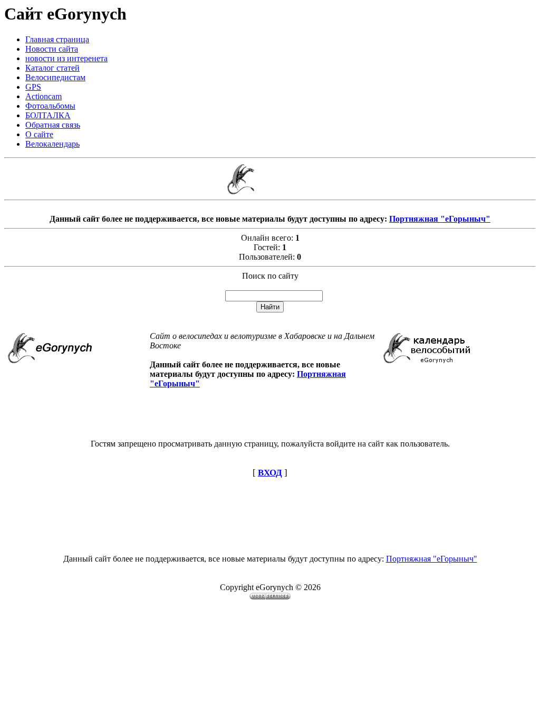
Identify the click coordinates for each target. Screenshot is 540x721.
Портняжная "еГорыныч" (439, 218)
